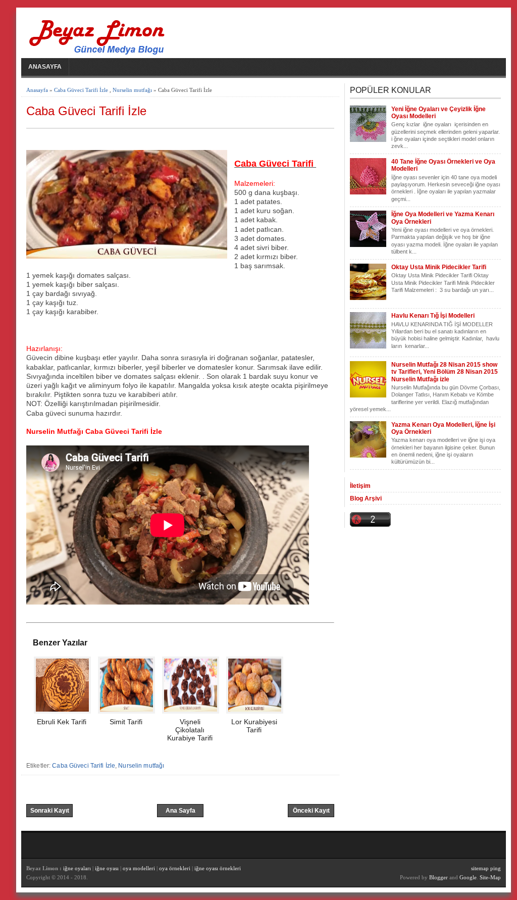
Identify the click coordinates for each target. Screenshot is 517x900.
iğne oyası (107, 868)
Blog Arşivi (366, 498)
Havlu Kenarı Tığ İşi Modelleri (433, 315)
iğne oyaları (77, 868)
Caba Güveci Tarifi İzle (81, 90)
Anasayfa (45, 66)
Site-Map (490, 877)
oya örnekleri (174, 868)
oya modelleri (139, 868)
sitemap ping (486, 868)
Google (468, 877)
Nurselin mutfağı (132, 90)
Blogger (438, 877)
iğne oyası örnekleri (217, 868)
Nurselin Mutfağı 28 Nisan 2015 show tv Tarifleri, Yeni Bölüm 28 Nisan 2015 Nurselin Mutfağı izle (444, 372)
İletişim (360, 485)
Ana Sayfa (180, 810)
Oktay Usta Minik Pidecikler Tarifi (438, 267)
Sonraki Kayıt (49, 810)
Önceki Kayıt (311, 810)
